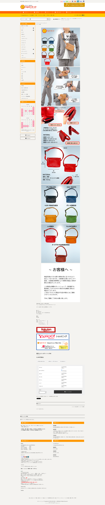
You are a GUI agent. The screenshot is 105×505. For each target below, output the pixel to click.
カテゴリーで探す (42, 15)
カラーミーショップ (40, 501)
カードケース (79, 18)
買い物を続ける (62, 361)
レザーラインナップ (24, 98)
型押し (22, 65)
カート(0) (69, 12)
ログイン (48, 12)
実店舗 (22, 85)
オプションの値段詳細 (39, 396)
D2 (21, 69)
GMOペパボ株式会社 (56, 501)
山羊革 (22, 80)
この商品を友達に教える (41, 361)
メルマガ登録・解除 (77, 15)
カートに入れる (69, 391)
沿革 (36, 15)
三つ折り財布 (74, 18)
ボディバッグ (69, 18)
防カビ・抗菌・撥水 (50, 15)
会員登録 (37, 12)
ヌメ (22, 63)
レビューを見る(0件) (75, 406)
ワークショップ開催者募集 (25, 96)
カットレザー (67, 19)
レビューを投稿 (81, 406)
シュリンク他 (23, 71)
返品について (46, 396)
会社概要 (32, 15)
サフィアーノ (23, 67)
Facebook (28, 138)
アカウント (26, 12)
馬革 (40, 24)
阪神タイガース (63, 18)
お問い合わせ (58, 12)
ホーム (37, 24)
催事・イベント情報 (24, 94)
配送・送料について (25, 426)
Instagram (28, 135)
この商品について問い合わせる (53, 361)
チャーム (62, 19)
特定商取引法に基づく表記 (53, 396)
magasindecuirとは (25, 15)
